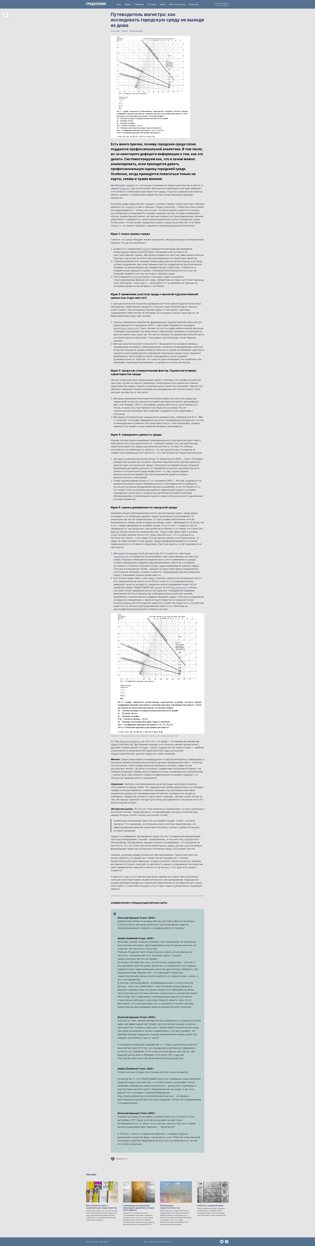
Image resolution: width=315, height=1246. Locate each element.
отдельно (124, 188)
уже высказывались (130, 741)
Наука (128, 4)
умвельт (131, 207)
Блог (119, 4)
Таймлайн (139, 4)
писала (158, 587)
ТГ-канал (151, 4)
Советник (193, 4)
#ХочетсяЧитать (177, 4)
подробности (120, 556)
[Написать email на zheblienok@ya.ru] (222, 1243)
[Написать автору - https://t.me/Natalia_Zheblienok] (226, 1243)
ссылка (146, 249)
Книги (162, 4)
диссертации (178, 587)
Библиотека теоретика (125, 328)
